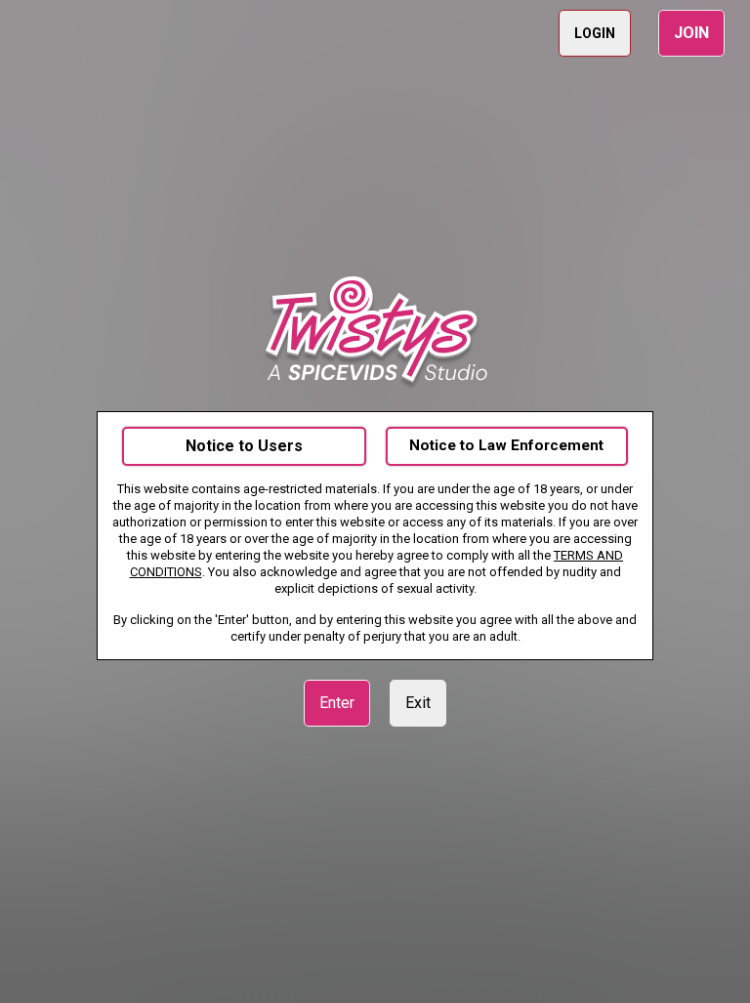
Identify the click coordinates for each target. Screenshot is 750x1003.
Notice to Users (244, 446)
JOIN (691, 32)
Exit (418, 702)
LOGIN (594, 33)
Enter (336, 702)
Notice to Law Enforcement (506, 445)
